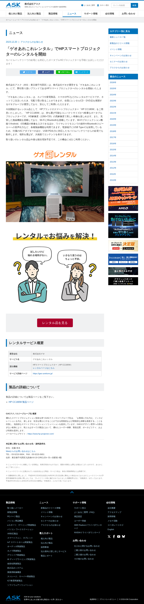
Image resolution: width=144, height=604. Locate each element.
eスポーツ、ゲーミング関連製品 (21, 525)
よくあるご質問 (89, 5)
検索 (134, 5)
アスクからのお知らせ (29, 20)
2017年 (113, 137)
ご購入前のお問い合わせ (85, 550)
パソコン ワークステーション (20, 529)
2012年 (113, 168)
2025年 (113, 88)
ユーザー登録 (80, 521)
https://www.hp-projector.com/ (41, 434)
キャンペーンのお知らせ (120, 55)
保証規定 (78, 516)
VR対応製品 (12, 533)
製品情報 (53, 13)
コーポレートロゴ (115, 525)
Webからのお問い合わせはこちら (21, 451)
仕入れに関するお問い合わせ (87, 546)
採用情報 (111, 516)
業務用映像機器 (14, 572)
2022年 (113, 107)
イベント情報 (116, 49)
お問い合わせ (128, 13)
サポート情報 (91, 13)
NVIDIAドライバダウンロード (87, 532)
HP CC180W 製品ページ (21, 402)
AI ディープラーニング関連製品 (21, 559)
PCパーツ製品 (13, 516)
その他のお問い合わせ (84, 559)
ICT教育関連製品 (14, 580)
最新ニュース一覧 (118, 37)
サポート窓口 (104, 5)
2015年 (113, 149)
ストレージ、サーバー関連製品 (21, 576)
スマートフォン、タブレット (20, 538)
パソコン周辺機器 (15, 521)
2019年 (113, 125)
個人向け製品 (15, 13)
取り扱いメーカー (15, 508)
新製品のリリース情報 (120, 43)
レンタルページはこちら (44, 368)
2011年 (113, 174)
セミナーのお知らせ (119, 61)
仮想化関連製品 (14, 563)
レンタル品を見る (55, 323)
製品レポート (47, 556)
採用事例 (45, 547)
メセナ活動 (112, 521)
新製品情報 (12, 512)
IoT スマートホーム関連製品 (19, 542)
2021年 (113, 113)
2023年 (113, 101)
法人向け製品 (34, 13)
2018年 (113, 131)
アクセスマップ (114, 512)
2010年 (113, 180)
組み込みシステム (15, 568)
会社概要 (111, 508)
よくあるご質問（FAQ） (85, 512)
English (111, 529)
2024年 (113, 95)
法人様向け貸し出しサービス (53, 551)
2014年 (113, 155)
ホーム (8, 20)
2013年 (113, 162)
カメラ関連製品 (14, 551)
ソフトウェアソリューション (20, 585)
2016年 (113, 143)
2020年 (113, 119)
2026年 (113, 82)
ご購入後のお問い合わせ (85, 554)
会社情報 (109, 13)
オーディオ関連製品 (16, 546)
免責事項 (93, 599)
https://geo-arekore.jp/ (43, 373)
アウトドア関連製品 (16, 555)
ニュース (71, 13)
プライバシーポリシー (107, 599)
